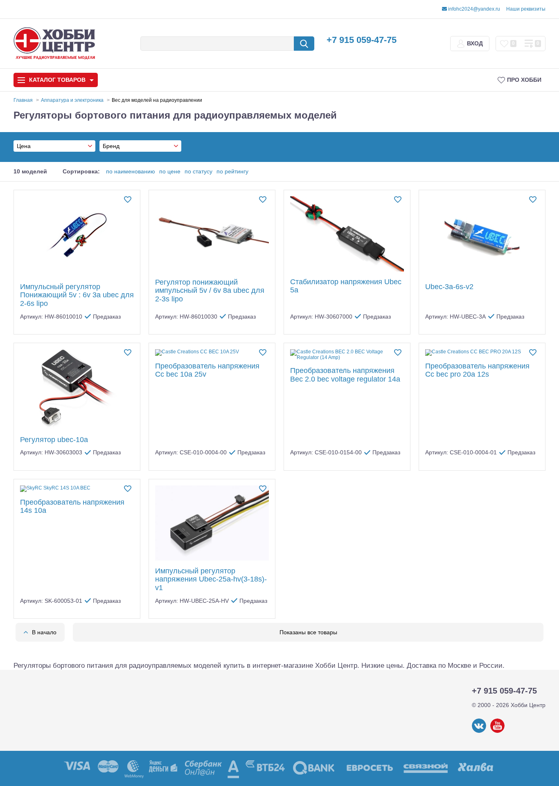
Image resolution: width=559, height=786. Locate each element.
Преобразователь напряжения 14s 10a (72, 506)
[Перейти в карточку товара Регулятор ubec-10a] (77, 389)
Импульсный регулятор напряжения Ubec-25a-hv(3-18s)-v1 (211, 579)
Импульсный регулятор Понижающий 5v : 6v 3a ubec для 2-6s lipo (77, 295)
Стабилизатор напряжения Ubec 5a (345, 286)
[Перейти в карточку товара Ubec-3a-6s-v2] (482, 236)
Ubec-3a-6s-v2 (449, 287)
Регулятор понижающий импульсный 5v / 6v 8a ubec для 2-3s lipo (209, 290)
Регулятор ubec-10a (54, 440)
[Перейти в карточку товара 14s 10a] (77, 488)
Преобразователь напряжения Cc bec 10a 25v (207, 370)
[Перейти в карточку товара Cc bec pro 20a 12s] (482, 352)
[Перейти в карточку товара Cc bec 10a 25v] (212, 352)
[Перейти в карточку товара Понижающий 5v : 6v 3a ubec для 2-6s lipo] (77, 236)
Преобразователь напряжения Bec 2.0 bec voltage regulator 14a (345, 374)
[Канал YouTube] (497, 731)
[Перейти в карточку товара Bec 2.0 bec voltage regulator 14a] (347, 355)
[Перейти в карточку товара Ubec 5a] (347, 234)
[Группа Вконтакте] (479, 731)
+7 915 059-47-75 (362, 40)
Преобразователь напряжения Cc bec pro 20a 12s (477, 370)
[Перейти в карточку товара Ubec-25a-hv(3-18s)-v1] (212, 523)
